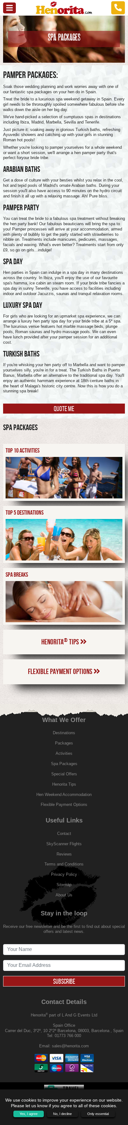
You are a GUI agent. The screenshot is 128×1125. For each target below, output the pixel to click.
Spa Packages (64, 763)
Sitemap (64, 884)
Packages (64, 743)
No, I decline (62, 1114)
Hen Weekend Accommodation (64, 794)
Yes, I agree (29, 1114)
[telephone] (118, 7)
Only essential (98, 1114)
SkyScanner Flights (64, 843)
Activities (64, 753)
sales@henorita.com (70, 1046)
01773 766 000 (68, 1035)
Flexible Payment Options (61, 671)
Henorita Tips (60, 641)
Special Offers (64, 774)
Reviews (64, 854)
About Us (64, 895)
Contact (64, 833)
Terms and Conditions (64, 864)
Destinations (64, 732)
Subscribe (64, 981)
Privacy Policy (64, 874)
